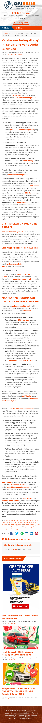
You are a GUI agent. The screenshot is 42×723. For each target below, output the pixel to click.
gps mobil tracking (16, 526)
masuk (14, 549)
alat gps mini (15, 520)
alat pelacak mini (20, 522)
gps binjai (11, 54)
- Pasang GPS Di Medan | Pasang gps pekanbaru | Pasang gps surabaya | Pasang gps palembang (21, 713)
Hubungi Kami (22, 23)
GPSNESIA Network (21, 13)
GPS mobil (26, 311)
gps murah (26, 526)
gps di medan (6, 526)
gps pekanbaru (12, 623)
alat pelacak (10, 522)
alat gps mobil (24, 520)
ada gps (7, 520)
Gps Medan (18, 54)
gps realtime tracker (27, 528)
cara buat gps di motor (16, 524)
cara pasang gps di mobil (32, 524)
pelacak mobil (13, 530)
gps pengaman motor (13, 528)
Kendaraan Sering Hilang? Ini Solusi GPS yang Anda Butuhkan (21, 45)
